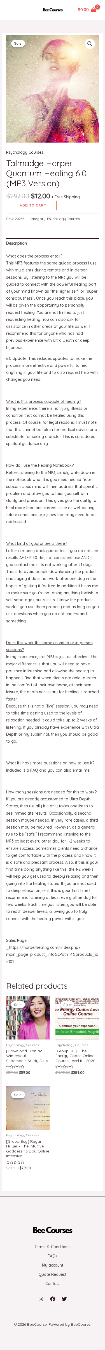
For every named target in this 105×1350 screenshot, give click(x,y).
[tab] (52, 243)
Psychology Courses (24, 152)
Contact (52, 1283)
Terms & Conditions (52, 1246)
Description (16, 243)
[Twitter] (64, 1298)
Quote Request (52, 1274)
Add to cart (33, 205)
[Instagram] (40, 1298)
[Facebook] (52, 1298)
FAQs (52, 1255)
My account (52, 1265)
